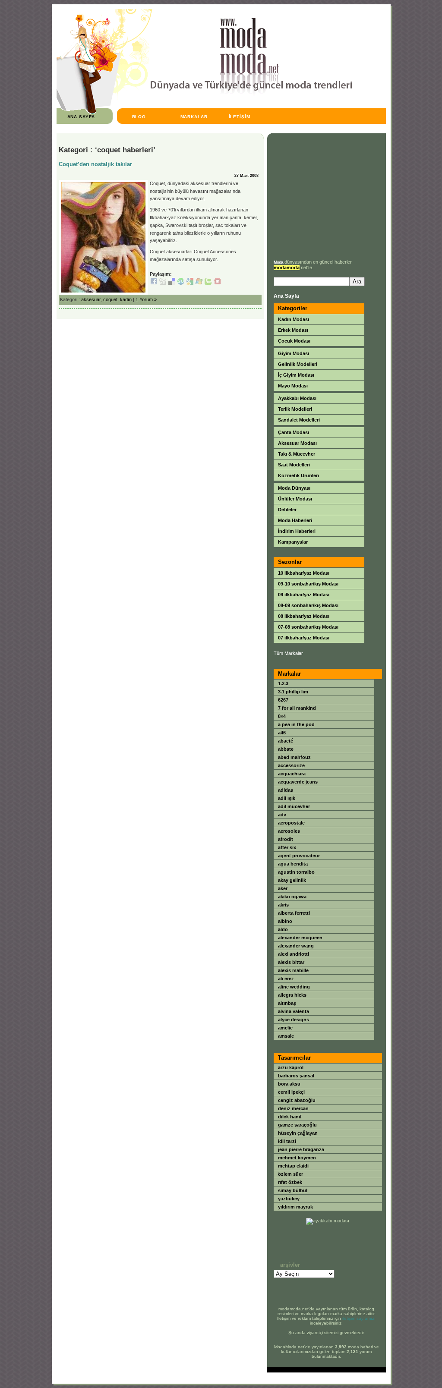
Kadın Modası (293, 319)
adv (282, 814)
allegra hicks (292, 995)
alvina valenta (293, 1011)
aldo (283, 929)
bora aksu (289, 1083)
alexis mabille (293, 970)
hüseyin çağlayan (298, 1133)
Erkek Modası (293, 330)
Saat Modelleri (294, 464)
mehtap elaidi (293, 1165)
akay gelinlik (292, 880)
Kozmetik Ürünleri (298, 475)
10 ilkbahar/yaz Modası (303, 573)
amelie (285, 1027)
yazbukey (289, 1198)
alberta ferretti (294, 913)
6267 (283, 699)
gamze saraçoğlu (297, 1124)
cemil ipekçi (291, 1092)
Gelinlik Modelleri (297, 364)
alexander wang (296, 945)
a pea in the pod (296, 724)
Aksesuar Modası (297, 443)
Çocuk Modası (294, 340)
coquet (110, 299)
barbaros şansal (296, 1075)
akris (283, 904)
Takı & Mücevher (296, 453)
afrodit (285, 839)
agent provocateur (299, 855)
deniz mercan (293, 1108)
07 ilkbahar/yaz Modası (303, 637)
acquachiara (292, 773)
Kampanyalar (293, 541)
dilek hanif (290, 1116)
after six (287, 847)
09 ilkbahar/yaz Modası (303, 594)
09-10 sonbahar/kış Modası (308, 583)
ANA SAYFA (81, 116)
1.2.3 (283, 683)
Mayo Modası (293, 385)
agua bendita (293, 863)
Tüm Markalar (288, 653)
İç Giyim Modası (296, 375)
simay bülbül (292, 1190)
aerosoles (289, 831)
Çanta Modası (293, 432)
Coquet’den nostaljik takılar (95, 164)
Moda (278, 262)
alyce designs (293, 1019)
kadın (126, 299)
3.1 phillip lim (293, 691)
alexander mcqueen (300, 937)
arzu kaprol (290, 1067)
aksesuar (91, 299)
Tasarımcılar (294, 1057)
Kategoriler (292, 308)
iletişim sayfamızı (359, 1318)
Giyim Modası (293, 353)
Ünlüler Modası (295, 498)
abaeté (285, 740)
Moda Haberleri (295, 520)
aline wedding (294, 986)
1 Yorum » (146, 299)
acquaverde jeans (298, 781)
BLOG (139, 116)
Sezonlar (290, 562)
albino (285, 921)
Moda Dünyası (294, 488)
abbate (286, 749)
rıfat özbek (290, 1182)
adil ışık (286, 798)
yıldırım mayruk (295, 1206)
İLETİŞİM (240, 116)
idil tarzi (287, 1141)
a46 (282, 732)
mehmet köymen (297, 1157)
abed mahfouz (294, 757)
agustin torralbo (296, 872)
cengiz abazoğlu (297, 1100)
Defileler (287, 509)
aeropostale (291, 822)
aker (282, 888)
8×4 (282, 716)
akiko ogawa (292, 896)
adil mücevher (294, 806)
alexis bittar (291, 962)
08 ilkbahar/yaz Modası (303, 616)
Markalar (289, 673)
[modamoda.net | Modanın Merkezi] (204, 112)
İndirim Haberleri (297, 531)
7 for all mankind (297, 708)
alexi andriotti (293, 954)
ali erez (286, 978)
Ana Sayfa (286, 296)
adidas (285, 790)
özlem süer (290, 1174)
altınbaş (287, 1003)
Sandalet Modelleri (299, 419)
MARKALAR (194, 116)
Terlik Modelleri (295, 409)
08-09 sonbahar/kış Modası (308, 605)
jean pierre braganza (301, 1149)
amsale (286, 1036)
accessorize (291, 765)
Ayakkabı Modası (297, 398)
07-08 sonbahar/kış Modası (308, 626)
